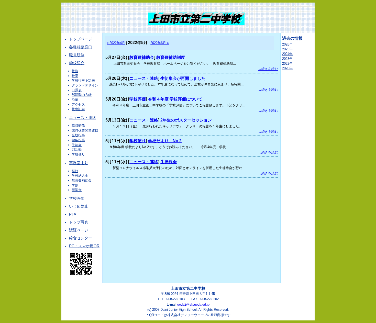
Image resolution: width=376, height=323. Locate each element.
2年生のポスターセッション (186, 120)
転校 (75, 171)
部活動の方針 (82, 95)
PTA (72, 214)
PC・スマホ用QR (84, 246)
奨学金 (77, 190)
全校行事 (78, 135)
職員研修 (76, 55)
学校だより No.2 (165, 141)
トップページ (80, 39)
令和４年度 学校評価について (175, 99)
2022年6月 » (159, 43)
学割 (75, 185)
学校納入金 (80, 175)
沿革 (75, 100)
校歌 (75, 71)
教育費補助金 (82, 180)
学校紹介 (76, 63)
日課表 (77, 90)
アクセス (78, 104)
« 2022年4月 (116, 43)
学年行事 (78, 140)
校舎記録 (78, 109)
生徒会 (77, 145)
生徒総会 (168, 162)
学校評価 (76, 198)
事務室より (78, 163)
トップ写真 (78, 222)
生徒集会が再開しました (182, 78)
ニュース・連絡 (82, 118)
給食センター (80, 238)
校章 (75, 76)
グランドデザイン (85, 85)
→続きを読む (268, 69)
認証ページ (78, 230)
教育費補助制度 (170, 57)
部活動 (77, 149)
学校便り (78, 154)
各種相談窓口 (80, 47)
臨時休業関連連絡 (85, 130)
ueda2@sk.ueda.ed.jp (193, 304)
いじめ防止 (78, 206)
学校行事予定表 (83, 80)
